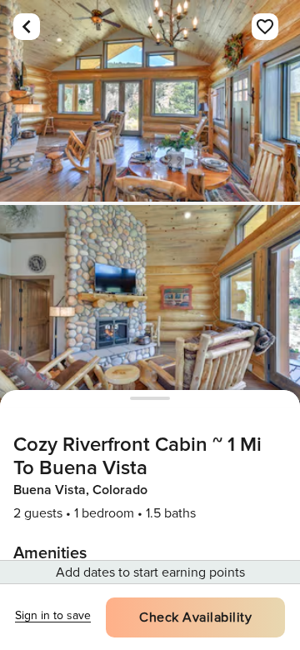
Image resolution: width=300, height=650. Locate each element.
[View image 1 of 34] (150, 101)
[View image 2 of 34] (150, 306)
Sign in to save (53, 615)
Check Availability (195, 617)
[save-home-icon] (265, 26)
